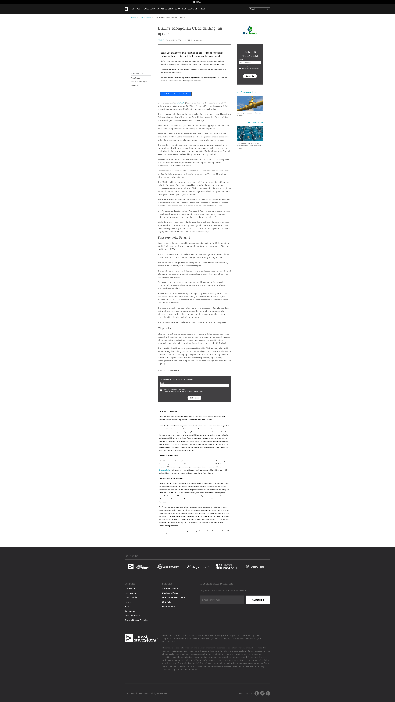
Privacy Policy (168, 606)
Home (133, 17)
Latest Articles (151, 9)
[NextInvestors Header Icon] (197, 2)
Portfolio (135, 9)
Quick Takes (180, 9)
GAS (164, 371)
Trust (202, 9)
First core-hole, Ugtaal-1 (140, 82)
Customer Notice (170, 588)
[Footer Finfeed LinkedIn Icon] (268, 693)
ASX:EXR (181, 103)
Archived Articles (145, 17)
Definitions (130, 611)
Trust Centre (130, 593)
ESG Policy (167, 602)
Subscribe (194, 398)
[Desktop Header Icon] (128, 9)
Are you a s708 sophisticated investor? (248, 66)
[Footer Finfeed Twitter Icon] (262, 693)
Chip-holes (135, 85)
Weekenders (167, 9)
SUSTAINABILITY (174, 371)
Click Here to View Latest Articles (176, 94)
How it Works (131, 597)
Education (193, 9)
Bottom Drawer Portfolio (136, 620)
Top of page (135, 78)
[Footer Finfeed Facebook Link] (256, 693)
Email (162, 383)
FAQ (127, 606)
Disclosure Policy (164, 470)
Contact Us (130, 588)
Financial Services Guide (173, 597)
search (268, 9)
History (128, 602)
